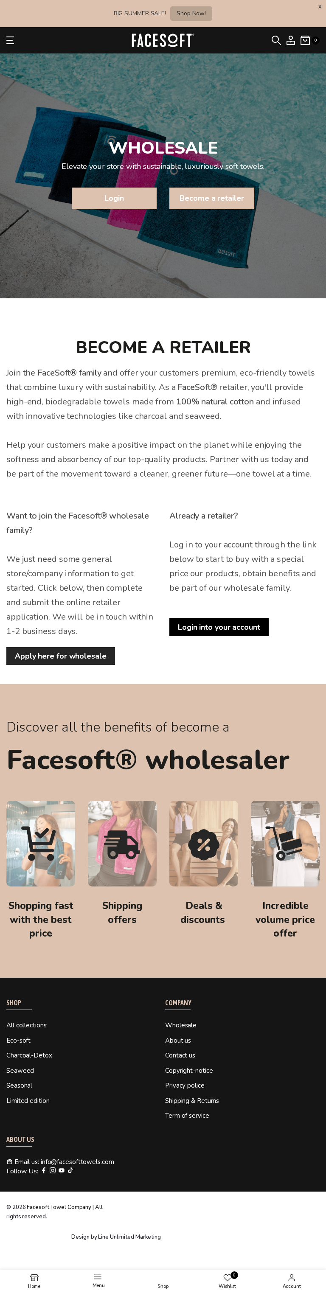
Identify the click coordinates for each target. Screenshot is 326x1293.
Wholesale (181, 1025)
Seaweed (20, 1070)
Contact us (180, 1055)
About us (178, 1040)
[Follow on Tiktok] (70, 1171)
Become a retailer (212, 198)
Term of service (187, 1115)
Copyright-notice (189, 1070)
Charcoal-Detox (29, 1055)
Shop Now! (191, 13)
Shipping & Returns (192, 1101)
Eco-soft (18, 1040)
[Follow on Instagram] (52, 1171)
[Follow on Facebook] (43, 1171)
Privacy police (185, 1085)
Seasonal (19, 1085)
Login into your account (219, 627)
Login (114, 198)
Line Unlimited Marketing (129, 1237)
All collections (26, 1025)
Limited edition (28, 1101)
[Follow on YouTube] (61, 1171)
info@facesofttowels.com (77, 1162)
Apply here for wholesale (61, 656)
